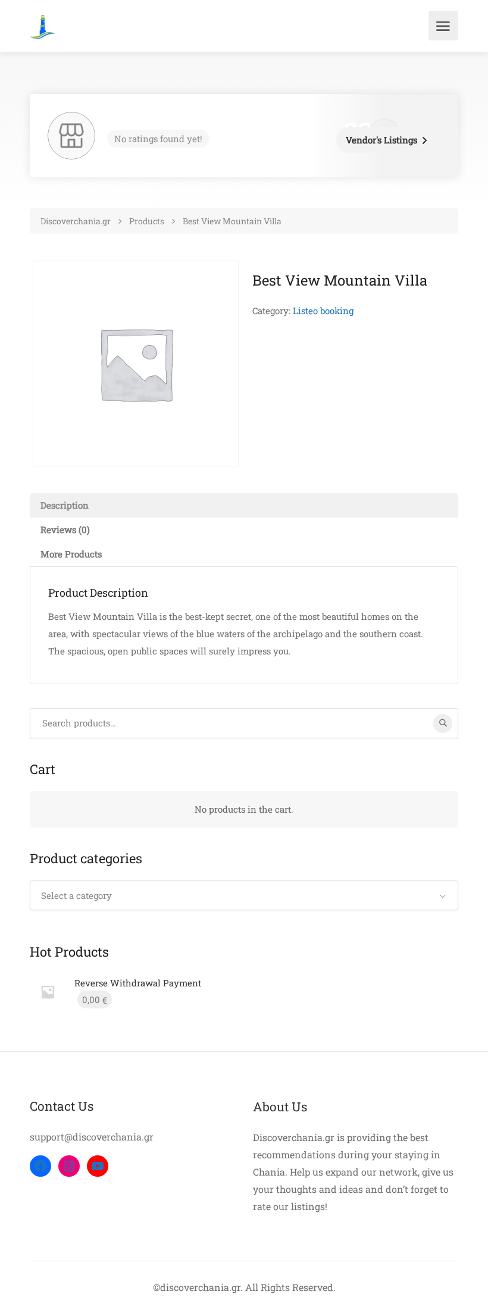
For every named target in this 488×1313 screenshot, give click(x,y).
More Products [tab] (71, 554)
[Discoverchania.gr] (42, 25)
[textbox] (244, 895)
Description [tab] (64, 505)
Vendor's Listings (381, 140)
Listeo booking (323, 311)
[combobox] (244, 895)
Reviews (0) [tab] (65, 529)
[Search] (442, 723)
